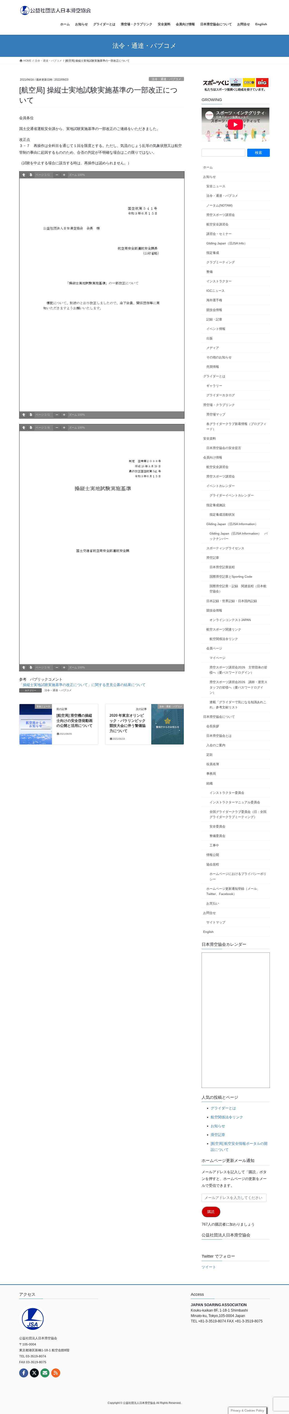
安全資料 (209, 438)
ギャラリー (214, 385)
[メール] (44, 1372)
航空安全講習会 (217, 224)
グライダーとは (214, 376)
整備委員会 (217, 836)
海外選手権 (214, 300)
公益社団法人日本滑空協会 (226, 1235)
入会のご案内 (215, 745)
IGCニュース (215, 290)
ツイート (209, 1267)
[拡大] (64, 175)
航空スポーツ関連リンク (223, 629)
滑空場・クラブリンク (219, 405)
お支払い (212, 903)
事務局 (211, 773)
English (208, 932)
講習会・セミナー (219, 234)
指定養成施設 (215, 505)
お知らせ (209, 176)
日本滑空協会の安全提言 (223, 448)
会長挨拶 (212, 726)
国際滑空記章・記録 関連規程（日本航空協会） (238, 588)
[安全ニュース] (35, 721)
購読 (210, 1212)
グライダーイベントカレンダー (232, 495)
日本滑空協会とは (219, 735)
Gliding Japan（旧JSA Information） (232, 524)
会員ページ (214, 648)
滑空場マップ (215, 414)
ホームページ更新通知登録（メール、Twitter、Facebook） (233, 891)
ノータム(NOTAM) (219, 205)
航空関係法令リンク (224, 639)
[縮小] (57, 175)
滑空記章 (212, 557)
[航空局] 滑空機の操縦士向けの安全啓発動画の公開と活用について (74, 721)
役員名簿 (212, 764)
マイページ (217, 658)
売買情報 (212, 367)
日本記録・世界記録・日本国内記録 (231, 601)
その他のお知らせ (219, 357)
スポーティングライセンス (225, 548)
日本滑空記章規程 (222, 567)
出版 (209, 338)
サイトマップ (215, 922)
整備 (209, 272)
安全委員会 (217, 826)
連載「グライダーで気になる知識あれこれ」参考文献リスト (238, 704)
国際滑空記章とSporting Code (231, 576)
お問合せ (209, 913)
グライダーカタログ (220, 395)
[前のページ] (23, 175)
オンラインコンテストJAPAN (230, 620)
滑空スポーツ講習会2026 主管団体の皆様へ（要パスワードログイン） (238, 669)
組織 (209, 783)
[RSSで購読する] (55, 1372)
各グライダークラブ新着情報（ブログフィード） (236, 426)
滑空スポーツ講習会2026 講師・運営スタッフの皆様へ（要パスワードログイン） (238, 687)
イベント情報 (215, 329)
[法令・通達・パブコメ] (167, 721)
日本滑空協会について (219, 717)
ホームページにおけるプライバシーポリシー (238, 876)
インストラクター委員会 (227, 793)
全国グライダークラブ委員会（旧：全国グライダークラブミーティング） (238, 814)
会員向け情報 (212, 457)
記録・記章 (214, 319)
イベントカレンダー (220, 486)
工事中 (214, 845)
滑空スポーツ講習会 (220, 215)
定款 (209, 754)
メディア (212, 348)
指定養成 (212, 253)
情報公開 (212, 855)
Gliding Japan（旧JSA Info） (226, 243)
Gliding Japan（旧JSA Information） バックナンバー (239, 536)
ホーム (208, 167)
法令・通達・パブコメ (166, 79)
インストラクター (219, 281)
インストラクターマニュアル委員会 (235, 802)
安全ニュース (215, 186)
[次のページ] (31, 175)
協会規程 (212, 864)
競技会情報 (214, 310)
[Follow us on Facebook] (23, 1372)
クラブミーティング (220, 262)
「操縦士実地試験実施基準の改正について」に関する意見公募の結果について (82, 685)
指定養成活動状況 (222, 514)
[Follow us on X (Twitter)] (34, 1372)
